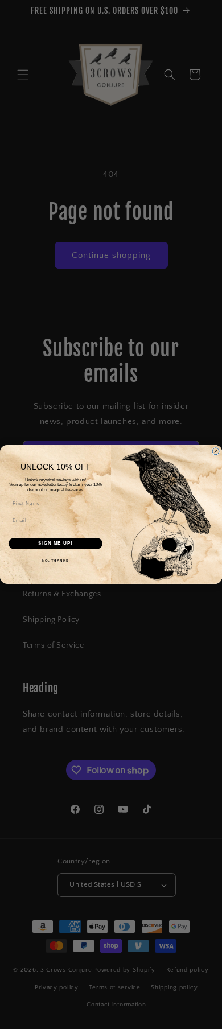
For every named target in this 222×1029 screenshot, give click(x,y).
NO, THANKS (55, 560)
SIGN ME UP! (55, 543)
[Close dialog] (215, 451)
